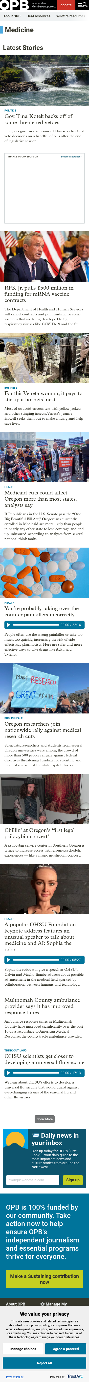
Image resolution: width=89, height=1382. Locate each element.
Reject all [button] (44, 1363)
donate (66, 5)
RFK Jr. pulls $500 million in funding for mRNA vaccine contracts (39, 294)
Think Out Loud (15, 1050)
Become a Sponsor (71, 156)
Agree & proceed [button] (66, 1349)
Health (9, 487)
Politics (10, 110)
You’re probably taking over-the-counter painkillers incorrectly (42, 611)
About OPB (12, 16)
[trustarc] (74, 1377)
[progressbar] (36, 624)
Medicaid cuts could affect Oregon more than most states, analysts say (40, 498)
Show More (45, 1119)
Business (10, 387)
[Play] (8, 625)
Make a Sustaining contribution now (44, 1279)
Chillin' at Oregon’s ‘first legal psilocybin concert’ (39, 833)
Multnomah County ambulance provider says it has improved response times (42, 1006)
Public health (14, 718)
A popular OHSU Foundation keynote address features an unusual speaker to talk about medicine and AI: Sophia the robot (40, 937)
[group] (44, 625)
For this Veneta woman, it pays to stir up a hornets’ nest (43, 396)
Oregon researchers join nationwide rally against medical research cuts (42, 730)
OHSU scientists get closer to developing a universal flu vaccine (44, 1059)
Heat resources (38, 16)
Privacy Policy (14, 1377)
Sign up (73, 1180)
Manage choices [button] (23, 1349)
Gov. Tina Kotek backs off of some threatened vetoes (38, 119)
